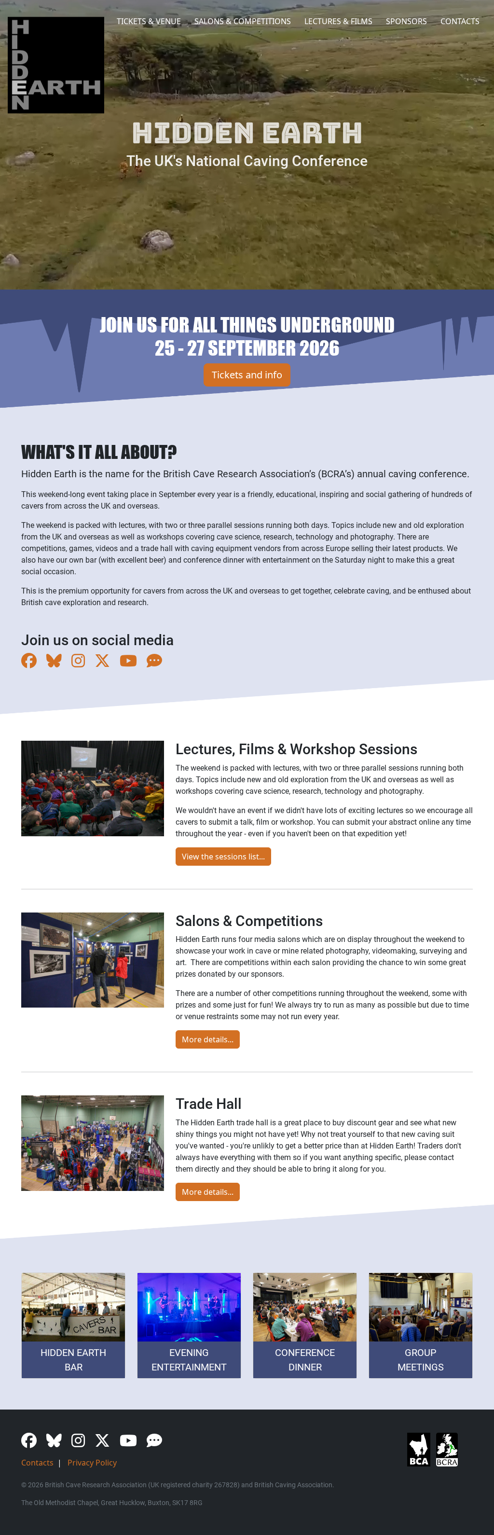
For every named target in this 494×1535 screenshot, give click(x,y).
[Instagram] (82, 663)
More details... (207, 1039)
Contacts (460, 21)
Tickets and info (247, 374)
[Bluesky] (57, 663)
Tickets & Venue (149, 21)
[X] (106, 663)
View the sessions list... (223, 856)
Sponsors (406, 21)
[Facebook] (32, 663)
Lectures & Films (338, 21)
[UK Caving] (158, 663)
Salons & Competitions (242, 21)
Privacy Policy (92, 1462)
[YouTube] (132, 663)
